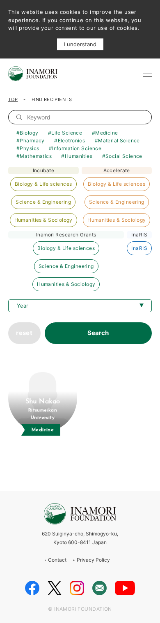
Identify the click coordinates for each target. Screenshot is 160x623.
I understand (80, 44)
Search (98, 333)
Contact (57, 560)
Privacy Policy (93, 560)
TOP (13, 99)
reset (24, 333)
